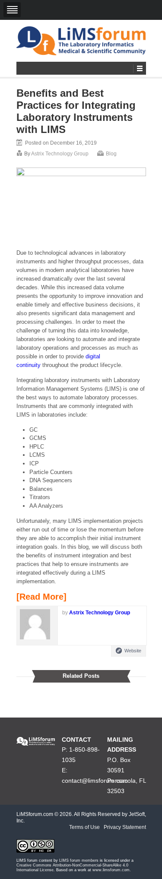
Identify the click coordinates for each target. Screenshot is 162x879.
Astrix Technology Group (60, 154)
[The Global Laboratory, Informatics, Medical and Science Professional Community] (81, 40)
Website (132, 650)
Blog (111, 154)
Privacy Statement (125, 827)
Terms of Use (84, 827)
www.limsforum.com (111, 870)
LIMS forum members (78, 860)
